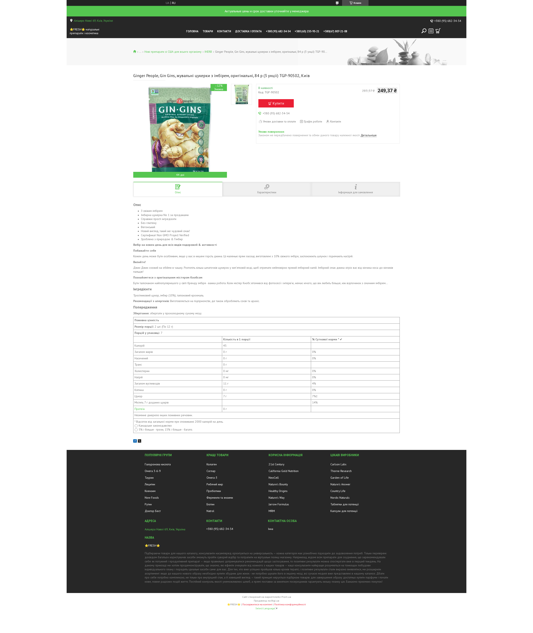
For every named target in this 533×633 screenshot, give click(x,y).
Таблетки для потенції (344, 504)
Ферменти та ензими (220, 497)
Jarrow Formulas (279, 504)
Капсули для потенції (343, 511)
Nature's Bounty (278, 484)
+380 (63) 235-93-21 (307, 31)
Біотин (210, 504)
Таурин (149, 477)
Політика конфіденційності (290, 604)
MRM (272, 511)
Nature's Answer (340, 484)
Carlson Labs (338, 464)
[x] (139, 441)
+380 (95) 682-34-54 (278, 31)
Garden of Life (339, 477)
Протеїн (139, 409)
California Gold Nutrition (284, 471)
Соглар (211, 471)
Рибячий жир (215, 484)
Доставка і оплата (248, 31)
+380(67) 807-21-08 (335, 31)
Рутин (148, 504)
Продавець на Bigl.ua (266, 600)
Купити (278, 103)
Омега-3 (212, 477)
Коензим (150, 491)
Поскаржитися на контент (257, 604)
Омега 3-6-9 (153, 471)
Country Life (337, 491)
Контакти (224, 31)
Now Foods (152, 497)
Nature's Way (277, 497)
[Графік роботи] (430, 30)
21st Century (276, 464)
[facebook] (135, 441)
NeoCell (274, 477)
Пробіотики (214, 491)
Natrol (210, 511)
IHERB (208, 51)
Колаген (212, 464)
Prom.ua (286, 596)
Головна (192, 31)
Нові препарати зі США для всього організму (173, 51)
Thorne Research (341, 471)
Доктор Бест (153, 511)
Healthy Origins (278, 491)
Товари (208, 31)
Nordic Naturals (340, 497)
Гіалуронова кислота (158, 464)
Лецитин (150, 484)
